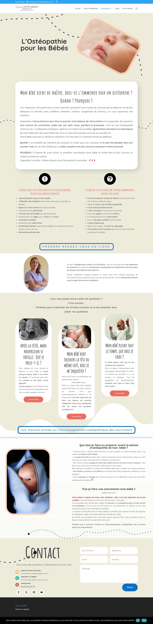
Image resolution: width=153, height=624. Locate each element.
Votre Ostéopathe (91, 9)
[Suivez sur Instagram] (34, 592)
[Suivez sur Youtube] (41, 592)
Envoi (130, 587)
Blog (117, 9)
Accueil (78, 9)
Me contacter (127, 9)
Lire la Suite (33, 399)
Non (144, 620)
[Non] (150, 620)
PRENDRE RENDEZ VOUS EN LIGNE (76, 246)
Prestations (105, 9)
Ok (138, 620)
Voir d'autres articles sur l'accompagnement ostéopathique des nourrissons (76, 430)
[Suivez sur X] (26, 592)
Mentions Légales (22, 609)
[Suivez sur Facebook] (19, 592)
